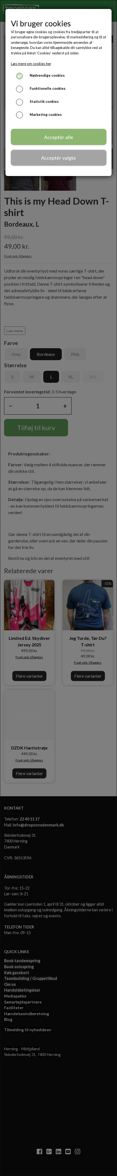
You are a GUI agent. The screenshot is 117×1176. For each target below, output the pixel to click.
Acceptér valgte (58, 158)
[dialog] (58, 588)
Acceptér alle (58, 137)
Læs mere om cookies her (31, 63)
